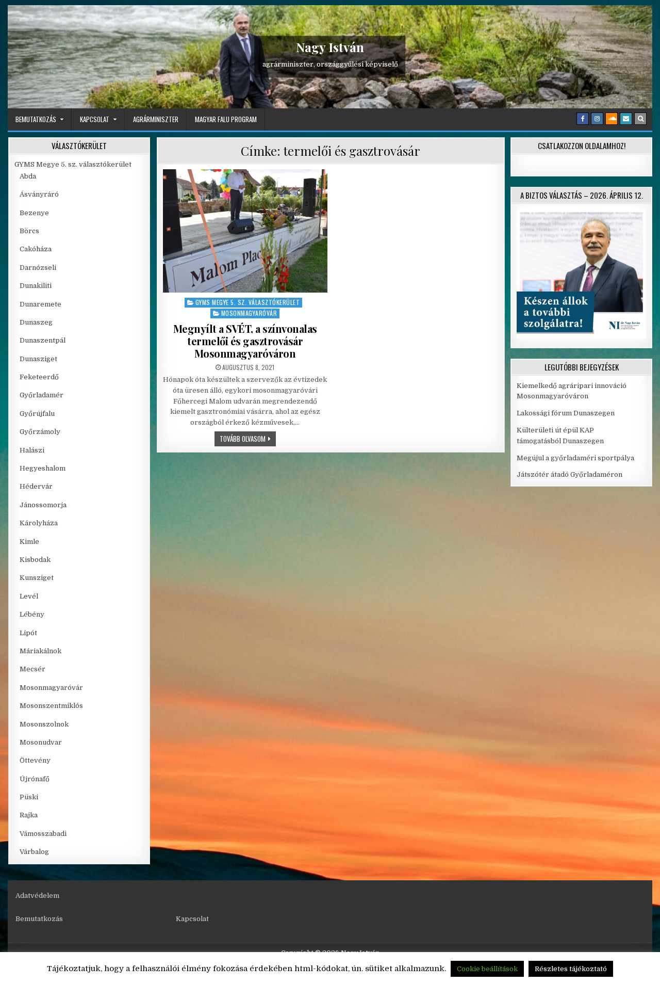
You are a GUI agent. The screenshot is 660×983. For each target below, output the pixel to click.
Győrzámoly (40, 432)
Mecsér (32, 669)
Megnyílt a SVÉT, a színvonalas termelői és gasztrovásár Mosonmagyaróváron (245, 340)
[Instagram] (597, 118)
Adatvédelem (37, 895)
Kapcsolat (94, 119)
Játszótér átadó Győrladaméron (569, 474)
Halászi (32, 450)
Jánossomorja (43, 505)
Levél (29, 596)
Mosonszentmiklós (51, 706)
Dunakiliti (36, 285)
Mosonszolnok (44, 724)
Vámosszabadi (43, 833)
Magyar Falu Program (226, 119)
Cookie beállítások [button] (487, 969)
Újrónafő (35, 779)
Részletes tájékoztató (571, 969)
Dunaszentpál (42, 340)
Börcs (29, 231)
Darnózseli (38, 267)
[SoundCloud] (611, 118)
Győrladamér (41, 395)
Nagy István (330, 47)
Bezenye (34, 213)
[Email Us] (626, 118)
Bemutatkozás (35, 119)
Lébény (32, 614)
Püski (29, 797)
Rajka (29, 815)
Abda (28, 176)
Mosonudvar (41, 742)
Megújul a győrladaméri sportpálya (575, 458)
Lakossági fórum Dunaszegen (566, 413)
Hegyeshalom (42, 468)
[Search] (640, 118)
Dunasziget (38, 359)
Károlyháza (39, 523)
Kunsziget (37, 578)
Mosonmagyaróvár (249, 313)
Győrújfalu (37, 413)
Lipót (28, 633)
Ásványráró (39, 194)
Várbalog (34, 852)
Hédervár (36, 486)
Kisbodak (35, 559)
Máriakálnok (40, 651)
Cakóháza (36, 249)
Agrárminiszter (155, 119)
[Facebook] (582, 118)
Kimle (29, 541)
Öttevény (35, 760)
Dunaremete (40, 304)
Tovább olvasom (248, 438)
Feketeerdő (39, 377)
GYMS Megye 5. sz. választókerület (247, 302)
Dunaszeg (36, 322)
